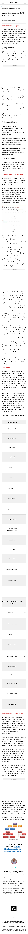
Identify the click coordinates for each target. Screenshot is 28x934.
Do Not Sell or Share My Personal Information (14, 923)
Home (2, 7)
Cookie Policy (11, 922)
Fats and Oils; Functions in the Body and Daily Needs (12, 849)
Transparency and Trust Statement (16, 921)
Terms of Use (6, 921)
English (8, 7)
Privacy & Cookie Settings (20, 922)
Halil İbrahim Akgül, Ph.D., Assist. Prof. (12, 17)
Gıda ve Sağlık (14, 2)
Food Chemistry (15, 7)
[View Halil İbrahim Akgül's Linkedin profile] (12, 867)
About (14, 915)
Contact (14, 917)
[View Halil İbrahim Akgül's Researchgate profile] (15, 867)
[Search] (3, 2)
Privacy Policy (5, 922)
